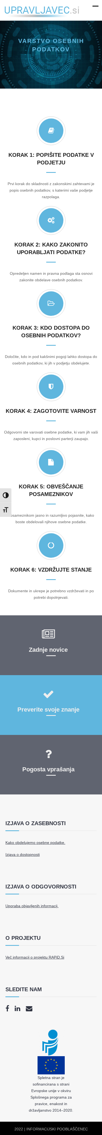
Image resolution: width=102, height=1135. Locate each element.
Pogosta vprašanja (48, 769)
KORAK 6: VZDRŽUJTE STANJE (51, 570)
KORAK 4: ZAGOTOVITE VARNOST (51, 411)
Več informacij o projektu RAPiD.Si (34, 957)
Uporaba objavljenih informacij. (31, 906)
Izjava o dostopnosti (22, 854)
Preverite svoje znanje (48, 709)
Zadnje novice (48, 649)
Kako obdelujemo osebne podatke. (35, 842)
